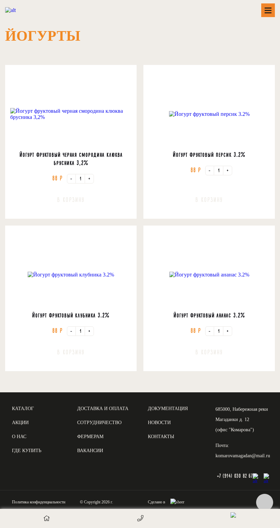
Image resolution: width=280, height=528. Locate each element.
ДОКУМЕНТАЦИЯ (168, 408)
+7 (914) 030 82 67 (234, 476)
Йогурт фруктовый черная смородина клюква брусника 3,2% (71, 159)
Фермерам (90, 436)
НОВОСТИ (159, 422)
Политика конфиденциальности (38, 502)
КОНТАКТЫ (161, 436)
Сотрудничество (99, 422)
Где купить (26, 450)
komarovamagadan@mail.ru (242, 455)
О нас (19, 436)
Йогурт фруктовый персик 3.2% (209, 155)
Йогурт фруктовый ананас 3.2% (209, 315)
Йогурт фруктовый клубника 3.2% (71, 315)
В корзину (71, 200)
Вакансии (90, 450)
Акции (20, 422)
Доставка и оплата (102, 408)
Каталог (23, 408)
